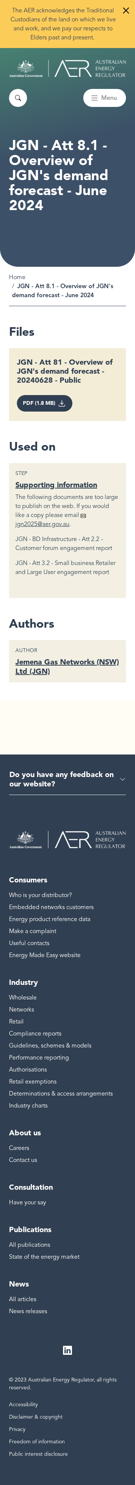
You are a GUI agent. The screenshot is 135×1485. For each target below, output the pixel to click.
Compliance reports (35, 1033)
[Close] (126, 10)
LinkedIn (67, 1350)
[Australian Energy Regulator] (67, 68)
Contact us (23, 1160)
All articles (22, 1299)
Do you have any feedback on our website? (61, 779)
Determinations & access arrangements (61, 1093)
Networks (21, 1009)
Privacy (17, 1429)
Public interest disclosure (38, 1454)
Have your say (27, 1202)
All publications (29, 1245)
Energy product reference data (49, 919)
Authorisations (28, 1069)
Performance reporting (39, 1057)
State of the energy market (44, 1257)
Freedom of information (37, 1441)
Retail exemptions (33, 1081)
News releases (28, 1311)
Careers (19, 1148)
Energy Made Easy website (45, 955)
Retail (16, 1021)
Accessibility (23, 1404)
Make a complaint (32, 931)
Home (17, 277)
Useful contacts (29, 943)
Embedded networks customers (51, 907)
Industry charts (28, 1105)
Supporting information (56, 484)
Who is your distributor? (40, 895)
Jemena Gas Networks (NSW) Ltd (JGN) (67, 666)
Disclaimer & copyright (36, 1417)
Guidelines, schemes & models (50, 1045)
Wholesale (23, 997)
